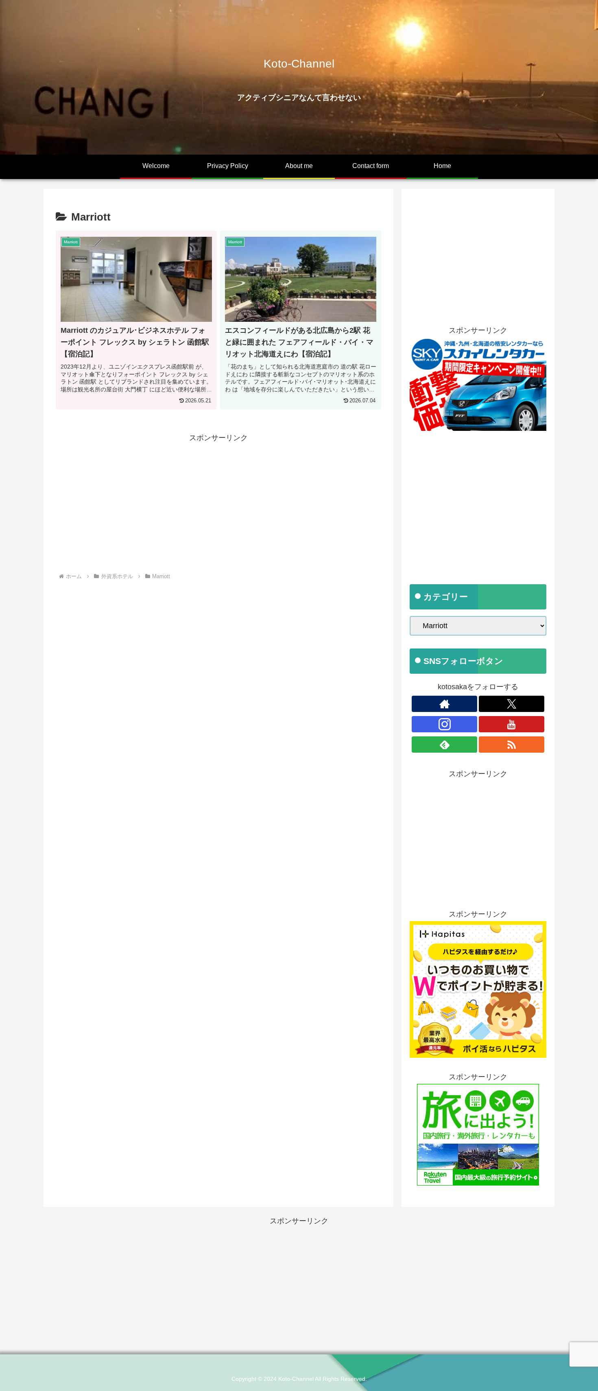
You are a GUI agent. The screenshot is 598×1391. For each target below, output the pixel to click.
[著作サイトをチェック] (444, 704)
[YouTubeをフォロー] (511, 724)
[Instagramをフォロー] (444, 724)
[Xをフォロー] (511, 704)
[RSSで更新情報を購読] (511, 744)
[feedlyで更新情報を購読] (444, 744)
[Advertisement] (218, 501)
